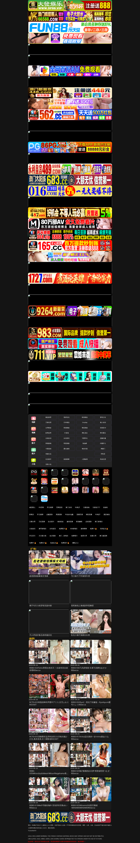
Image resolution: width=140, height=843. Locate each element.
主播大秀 (32, 521)
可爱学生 (85, 438)
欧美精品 (85, 417)
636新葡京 (74, 529)
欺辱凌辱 (48, 433)
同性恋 (103, 454)
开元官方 (32, 536)
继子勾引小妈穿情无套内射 (40, 605)
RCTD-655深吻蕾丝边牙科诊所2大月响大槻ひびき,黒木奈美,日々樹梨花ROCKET (48, 737)
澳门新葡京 (99, 521)
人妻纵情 (85, 459)
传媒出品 (48, 454)
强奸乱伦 (66, 417)
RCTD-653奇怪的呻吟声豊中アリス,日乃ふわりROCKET (49, 703)
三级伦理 (48, 422)
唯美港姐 (85, 428)
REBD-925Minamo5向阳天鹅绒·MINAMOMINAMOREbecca (84, 806)
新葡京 (31, 514)
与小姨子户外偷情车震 (80, 576)
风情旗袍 (48, 443)
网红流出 (85, 433)
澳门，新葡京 (63, 536)
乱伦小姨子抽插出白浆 (80, 635)
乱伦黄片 (51, 521)
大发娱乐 (32, 529)
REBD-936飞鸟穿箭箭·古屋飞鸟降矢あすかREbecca (89, 669)
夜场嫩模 (79, 521)
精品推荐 (48, 417)
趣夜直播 (70, 521)
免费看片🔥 (63, 529)
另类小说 (48, 464)
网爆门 (103, 449)
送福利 (105, 507)
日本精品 (66, 422)
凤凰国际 (59, 514)
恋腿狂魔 (103, 438)
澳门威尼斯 (103, 536)
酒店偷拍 (107, 514)
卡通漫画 (48, 449)
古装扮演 (48, 438)
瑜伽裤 (85, 443)
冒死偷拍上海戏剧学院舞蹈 (82, 605)
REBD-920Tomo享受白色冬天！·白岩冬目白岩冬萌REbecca (48, 669)
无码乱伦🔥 (104, 529)
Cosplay (84, 422)
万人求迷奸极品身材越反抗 (40, 635)
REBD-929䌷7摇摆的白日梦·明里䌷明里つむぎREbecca (90, 772)
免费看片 (74, 536)
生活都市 (48, 459)
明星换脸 (66, 443)
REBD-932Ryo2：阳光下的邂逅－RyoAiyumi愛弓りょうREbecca (91, 703)
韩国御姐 (66, 428)
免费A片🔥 (43, 543)
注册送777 (96, 507)
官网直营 (59, 507)
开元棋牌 (50, 507)
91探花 (66, 433)
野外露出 (103, 433)
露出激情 (66, 449)
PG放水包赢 (69, 514)
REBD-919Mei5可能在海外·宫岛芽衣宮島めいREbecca (48, 806)
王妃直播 (42, 521)
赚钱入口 (75, 543)
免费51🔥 (93, 529)
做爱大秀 (84, 536)
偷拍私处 (60, 521)
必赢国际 (49, 514)
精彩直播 (89, 514)
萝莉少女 (103, 417)
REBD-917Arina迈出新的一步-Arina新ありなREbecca (90, 737)
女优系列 (66, 438)
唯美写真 (85, 449)
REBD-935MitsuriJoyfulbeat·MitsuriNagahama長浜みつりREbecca (48, 773)
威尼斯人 (32, 507)
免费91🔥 (32, 543)
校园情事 (66, 459)
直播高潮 (80, 514)
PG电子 (77, 507)
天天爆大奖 (42, 536)
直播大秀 (93, 536)
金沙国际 (53, 536)
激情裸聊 (84, 529)
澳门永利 (69, 507)
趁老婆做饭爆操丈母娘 (38, 576)
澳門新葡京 (42, 529)
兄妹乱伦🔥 (54, 543)
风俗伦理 (103, 459)
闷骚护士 (103, 443)
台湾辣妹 (48, 428)
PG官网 (41, 507)
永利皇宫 (53, 529)
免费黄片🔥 (65, 543)
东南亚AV (103, 428)
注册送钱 (86, 507)
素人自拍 (103, 422)
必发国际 (89, 521)
